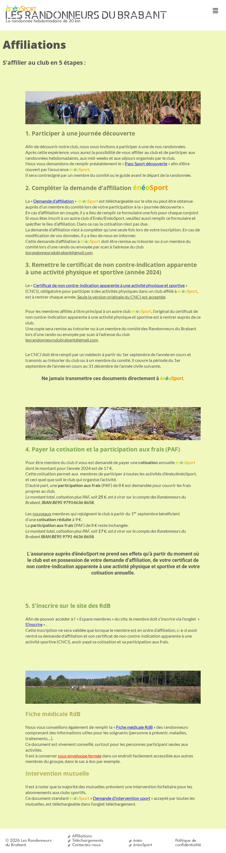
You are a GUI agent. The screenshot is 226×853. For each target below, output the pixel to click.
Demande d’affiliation (53, 201)
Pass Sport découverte (146, 163)
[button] (215, 11)
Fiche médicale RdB (134, 727)
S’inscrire (33, 624)
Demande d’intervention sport (121, 798)
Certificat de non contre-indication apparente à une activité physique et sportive (109, 285)
